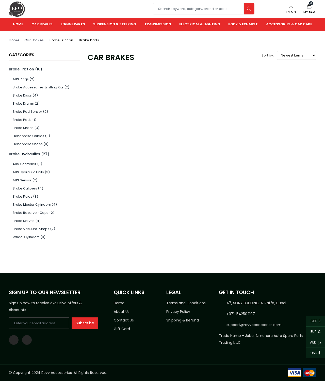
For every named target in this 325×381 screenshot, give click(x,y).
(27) (29, 154)
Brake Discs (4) (25, 95)
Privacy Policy (178, 311)
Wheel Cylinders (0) (29, 237)
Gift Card (122, 328)
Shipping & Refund (182, 320)
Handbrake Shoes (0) (30, 144)
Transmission (157, 24)
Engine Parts (73, 24)
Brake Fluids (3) (25, 196)
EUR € (313, 332)
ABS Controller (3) (27, 164)
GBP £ (313, 321)
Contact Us (124, 320)
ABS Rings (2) (24, 79)
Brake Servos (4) (27, 220)
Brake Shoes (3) (26, 127)
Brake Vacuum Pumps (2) (34, 228)
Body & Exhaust (243, 24)
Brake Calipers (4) (28, 188)
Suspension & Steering (114, 24)
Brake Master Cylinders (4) (35, 204)
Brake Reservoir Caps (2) (33, 212)
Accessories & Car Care (289, 24)
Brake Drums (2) (26, 103)
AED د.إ (313, 343)
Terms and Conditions (186, 303)
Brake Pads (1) (24, 119)
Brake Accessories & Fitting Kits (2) (41, 87)
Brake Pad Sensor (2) (30, 111)
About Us (121, 311)
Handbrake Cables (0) (31, 136)
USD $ (313, 353)
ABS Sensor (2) (25, 180)
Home (18, 24)
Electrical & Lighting (199, 24)
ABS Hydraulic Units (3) (31, 172)
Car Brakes (42, 24)
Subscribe (85, 323)
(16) (25, 69)
